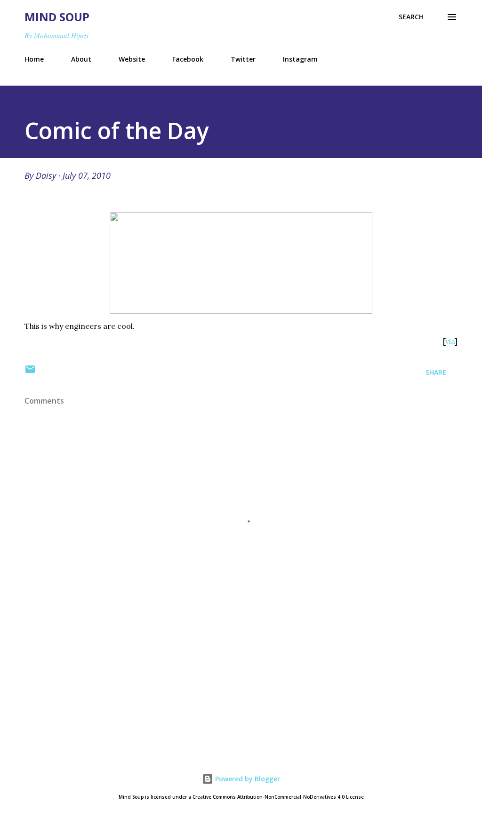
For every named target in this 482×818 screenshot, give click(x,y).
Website (132, 59)
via (450, 341)
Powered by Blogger (246, 778)
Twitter (243, 59)
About (81, 59)
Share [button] (436, 372)
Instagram (300, 59)
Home (34, 59)
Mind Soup (56, 16)
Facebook (187, 59)
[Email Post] (30, 372)
